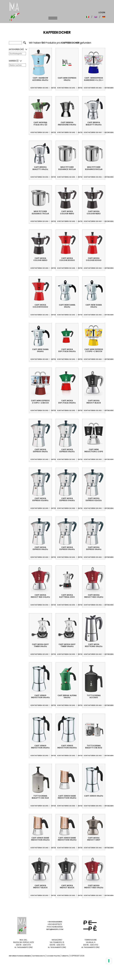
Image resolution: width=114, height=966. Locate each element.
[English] (95, 17)
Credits (64, 956)
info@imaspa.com (54, 929)
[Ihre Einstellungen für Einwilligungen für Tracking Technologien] (109, 961)
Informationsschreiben (20, 956)
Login (102, 12)
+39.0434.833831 (55, 922)
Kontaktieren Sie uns (39, 88)
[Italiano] (87, 17)
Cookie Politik (53, 956)
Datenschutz (39, 956)
